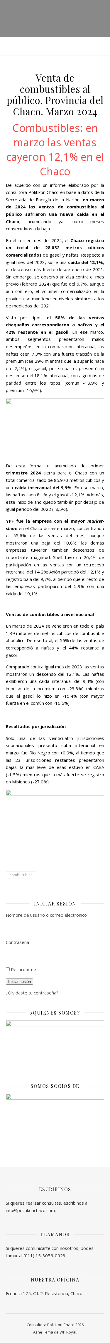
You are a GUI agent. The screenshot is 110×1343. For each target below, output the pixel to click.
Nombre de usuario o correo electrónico (46, 915)
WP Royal (68, 1332)
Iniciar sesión (19, 981)
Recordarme (23, 969)
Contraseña (17, 942)
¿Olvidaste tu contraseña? (32, 993)
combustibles (21, 874)
